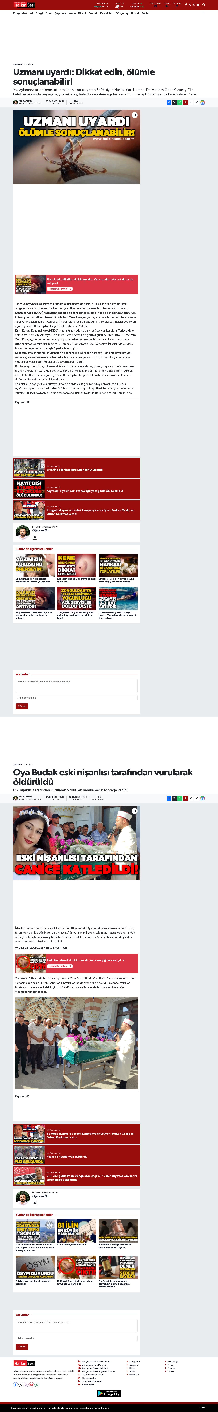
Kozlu (72, 13)
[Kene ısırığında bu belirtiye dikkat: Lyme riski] (76, 565)
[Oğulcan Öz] (23, 532)
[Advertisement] (109, 40)
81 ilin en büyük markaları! (71, 1244)
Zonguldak (20, 13)
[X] (20, 1384)
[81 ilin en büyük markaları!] (76, 1231)
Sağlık (30, 65)
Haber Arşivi (88, 1385)
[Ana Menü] (203, 13)
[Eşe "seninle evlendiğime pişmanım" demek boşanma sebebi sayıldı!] (118, 1267)
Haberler (17, 65)
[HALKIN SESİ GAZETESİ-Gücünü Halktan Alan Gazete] (24, 5)
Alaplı (132, 1371)
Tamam (202, 1408)
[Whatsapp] (36, 1384)
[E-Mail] (34, 537)
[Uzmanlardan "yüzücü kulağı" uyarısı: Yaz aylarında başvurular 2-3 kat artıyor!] (118, 598)
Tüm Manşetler (89, 1378)
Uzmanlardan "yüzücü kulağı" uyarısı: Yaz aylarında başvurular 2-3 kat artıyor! (118, 615)
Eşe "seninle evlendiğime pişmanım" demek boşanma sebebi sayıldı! (114, 1284)
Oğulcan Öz (40, 530)
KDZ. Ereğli (173, 1361)
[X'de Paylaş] (174, 102)
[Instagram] (26, 1384)
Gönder (22, 706)
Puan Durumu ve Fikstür (93, 1375)
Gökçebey (122, 13)
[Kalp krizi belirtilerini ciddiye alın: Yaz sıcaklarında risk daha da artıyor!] (35, 598)
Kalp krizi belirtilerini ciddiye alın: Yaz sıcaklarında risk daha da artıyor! (34, 615)
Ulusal (135, 13)
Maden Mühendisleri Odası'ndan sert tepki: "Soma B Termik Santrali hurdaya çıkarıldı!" (35, 1247)
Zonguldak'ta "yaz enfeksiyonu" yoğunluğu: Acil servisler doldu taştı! (75, 615)
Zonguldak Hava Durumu (94, 1365)
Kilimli (82, 13)
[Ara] (203, 5)
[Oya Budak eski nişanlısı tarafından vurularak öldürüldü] (76, 843)
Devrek (93, 13)
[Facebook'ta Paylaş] (169, 102)
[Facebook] (15, 1384)
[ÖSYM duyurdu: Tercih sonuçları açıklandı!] (35, 1267)
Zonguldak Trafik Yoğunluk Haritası (98, 1371)
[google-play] (109, 1393)
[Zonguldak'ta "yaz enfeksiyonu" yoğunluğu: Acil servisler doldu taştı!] (76, 598)
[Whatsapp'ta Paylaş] (179, 102)
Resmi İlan (106, 13)
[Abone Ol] (202, 102)
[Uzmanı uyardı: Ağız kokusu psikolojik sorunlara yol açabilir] (35, 565)
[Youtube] (31, 1384)
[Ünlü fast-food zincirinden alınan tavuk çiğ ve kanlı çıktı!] (76, 1267)
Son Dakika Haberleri (92, 1381)
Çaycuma (60, 13)
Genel (29, 765)
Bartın (145, 13)
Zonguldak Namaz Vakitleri (95, 1368)
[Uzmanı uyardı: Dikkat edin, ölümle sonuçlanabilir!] (76, 147)
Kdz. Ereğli (36, 13)
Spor (49, 13)
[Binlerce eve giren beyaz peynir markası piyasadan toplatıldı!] (118, 565)
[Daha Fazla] (185, 102)
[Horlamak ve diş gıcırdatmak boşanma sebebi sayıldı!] (118, 1231)
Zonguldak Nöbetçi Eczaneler (96, 1361)
